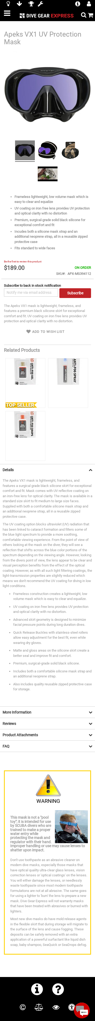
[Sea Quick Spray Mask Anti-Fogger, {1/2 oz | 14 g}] (68, 383)
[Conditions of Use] (39, 1007)
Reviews (9, 723)
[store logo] (47, 15)
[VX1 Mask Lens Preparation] (48, 174)
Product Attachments (20, 735)
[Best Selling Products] (31, 4)
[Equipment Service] (40, 4)
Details (8, 470)
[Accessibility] (71, 1007)
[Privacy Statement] (56, 1007)
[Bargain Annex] (19, 4)
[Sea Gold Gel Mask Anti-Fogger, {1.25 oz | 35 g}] (25, 383)
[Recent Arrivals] (8, 4)
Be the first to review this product (22, 261)
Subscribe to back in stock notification (32, 285)
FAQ (6, 746)
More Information (17, 712)
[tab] (47, 469)
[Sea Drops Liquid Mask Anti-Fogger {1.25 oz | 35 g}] (25, 436)
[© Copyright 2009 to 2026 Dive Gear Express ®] (23, 1007)
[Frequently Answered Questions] (58, 989)
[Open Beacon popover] (82, 1010)
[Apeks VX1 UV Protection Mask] (25, 151)
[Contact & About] (37, 989)
